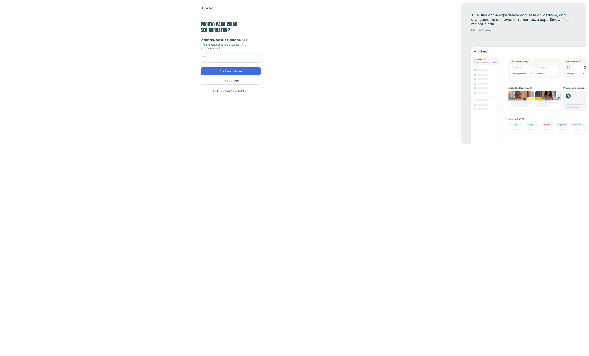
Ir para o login (231, 80)
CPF (205, 56)
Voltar (209, 8)
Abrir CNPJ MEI (240, 91)
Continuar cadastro (231, 71)
